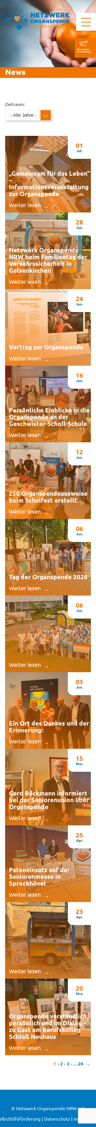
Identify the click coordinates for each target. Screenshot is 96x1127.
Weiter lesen (25, 204)
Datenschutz (57, 1118)
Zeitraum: (15, 104)
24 (80, 1063)
